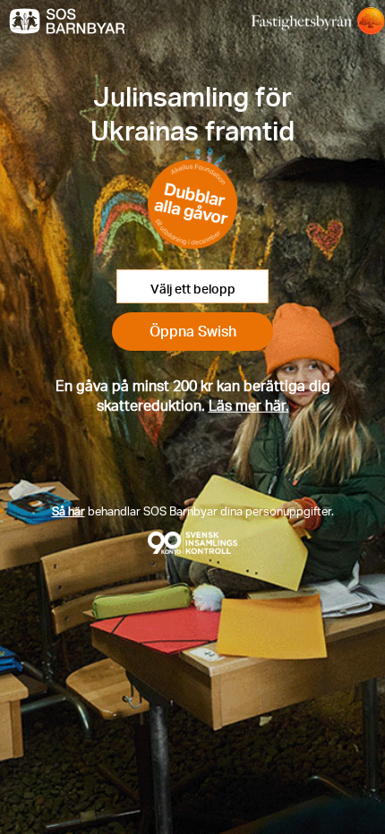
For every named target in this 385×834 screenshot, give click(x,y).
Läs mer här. (249, 405)
